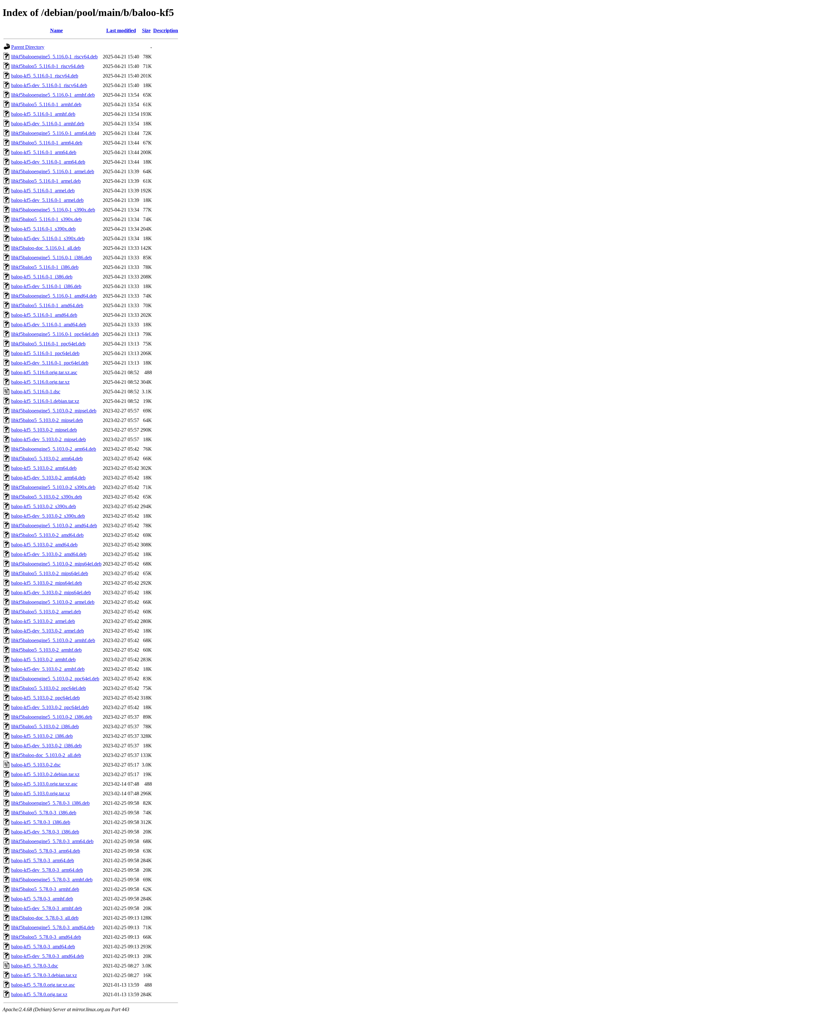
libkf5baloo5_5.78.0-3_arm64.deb (45, 851)
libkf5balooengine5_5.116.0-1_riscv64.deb (54, 56)
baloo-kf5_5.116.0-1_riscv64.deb (44, 75)
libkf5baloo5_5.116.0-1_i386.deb (45, 267)
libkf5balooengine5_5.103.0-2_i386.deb (51, 717)
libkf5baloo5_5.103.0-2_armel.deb (46, 611)
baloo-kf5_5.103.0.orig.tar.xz (40, 793)
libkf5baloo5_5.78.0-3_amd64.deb (46, 937)
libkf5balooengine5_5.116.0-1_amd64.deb (54, 296)
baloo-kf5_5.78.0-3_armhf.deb (42, 898)
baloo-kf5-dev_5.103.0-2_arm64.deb (48, 477)
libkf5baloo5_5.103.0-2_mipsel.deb (47, 420)
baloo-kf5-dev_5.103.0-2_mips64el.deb (51, 592)
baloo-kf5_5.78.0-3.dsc (34, 965)
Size (146, 30)
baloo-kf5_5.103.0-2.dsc (36, 764)
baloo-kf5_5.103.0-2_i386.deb (42, 736)
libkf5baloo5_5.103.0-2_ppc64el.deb (48, 688)
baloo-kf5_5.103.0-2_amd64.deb (44, 544)
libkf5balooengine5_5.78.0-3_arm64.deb (52, 841)
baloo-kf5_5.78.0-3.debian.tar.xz (44, 975)
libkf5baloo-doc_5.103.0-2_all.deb (46, 755)
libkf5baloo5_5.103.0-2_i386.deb (45, 726)
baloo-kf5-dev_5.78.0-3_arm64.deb (47, 870)
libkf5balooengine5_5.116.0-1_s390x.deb (53, 209)
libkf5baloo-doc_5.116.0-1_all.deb (46, 248)
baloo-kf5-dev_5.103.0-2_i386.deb (46, 745)
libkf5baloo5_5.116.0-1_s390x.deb (46, 219)
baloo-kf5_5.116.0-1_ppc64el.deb (45, 353)
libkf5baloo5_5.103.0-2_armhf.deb (46, 650)
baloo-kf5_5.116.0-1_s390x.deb (43, 229)
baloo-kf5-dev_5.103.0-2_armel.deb (47, 630)
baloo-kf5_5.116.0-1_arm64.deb (43, 152)
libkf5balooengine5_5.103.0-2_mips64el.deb (56, 564)
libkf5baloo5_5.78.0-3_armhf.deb (45, 889)
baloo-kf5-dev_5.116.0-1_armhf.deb (47, 123)
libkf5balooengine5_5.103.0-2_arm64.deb (53, 449)
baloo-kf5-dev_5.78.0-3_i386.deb (45, 831)
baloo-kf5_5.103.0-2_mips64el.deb (46, 583)
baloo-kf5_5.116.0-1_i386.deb (41, 276)
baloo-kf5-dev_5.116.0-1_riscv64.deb (49, 85)
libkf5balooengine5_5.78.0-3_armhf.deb (52, 879)
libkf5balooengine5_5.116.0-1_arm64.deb (53, 133)
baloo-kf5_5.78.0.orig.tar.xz (39, 994)
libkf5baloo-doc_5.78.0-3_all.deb (45, 918)
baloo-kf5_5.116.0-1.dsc (35, 391)
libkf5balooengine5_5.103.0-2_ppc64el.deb (55, 678)
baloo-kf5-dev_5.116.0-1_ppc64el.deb (49, 363)
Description (165, 30)
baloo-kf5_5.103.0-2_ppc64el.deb (45, 697)
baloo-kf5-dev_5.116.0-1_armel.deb (47, 200)
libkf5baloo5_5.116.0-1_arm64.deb (46, 142)
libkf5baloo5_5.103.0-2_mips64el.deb (49, 573)
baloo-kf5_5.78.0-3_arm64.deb (42, 860)
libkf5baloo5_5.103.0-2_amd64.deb (47, 535)
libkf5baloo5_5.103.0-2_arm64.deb (47, 458)
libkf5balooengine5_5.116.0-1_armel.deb (52, 171)
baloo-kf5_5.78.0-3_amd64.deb (43, 946)
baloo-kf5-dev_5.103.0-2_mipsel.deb (48, 439)
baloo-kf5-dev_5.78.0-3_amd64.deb (47, 956)
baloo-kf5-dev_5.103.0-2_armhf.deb (48, 669)
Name (56, 30)
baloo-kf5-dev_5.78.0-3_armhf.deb (46, 908)
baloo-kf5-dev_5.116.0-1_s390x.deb (48, 238)
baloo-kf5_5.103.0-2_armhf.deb (43, 659)
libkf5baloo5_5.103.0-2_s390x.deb (46, 497)
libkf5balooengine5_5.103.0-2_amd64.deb (54, 525)
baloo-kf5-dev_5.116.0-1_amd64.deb (48, 324)
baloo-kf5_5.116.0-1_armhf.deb (43, 114)
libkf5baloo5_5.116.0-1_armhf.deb (46, 104)
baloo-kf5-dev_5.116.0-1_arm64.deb (48, 162)
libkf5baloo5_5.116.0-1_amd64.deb (47, 305)
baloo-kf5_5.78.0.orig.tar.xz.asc (43, 985)
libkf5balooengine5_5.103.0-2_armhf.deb (53, 640)
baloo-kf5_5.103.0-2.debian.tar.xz (45, 774)
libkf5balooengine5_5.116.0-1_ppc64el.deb (55, 334)
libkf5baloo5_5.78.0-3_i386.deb (43, 812)
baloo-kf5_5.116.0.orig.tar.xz (40, 382)
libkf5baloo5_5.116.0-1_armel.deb (46, 181)
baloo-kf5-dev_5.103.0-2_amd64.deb (48, 554)
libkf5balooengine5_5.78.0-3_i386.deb (50, 803)
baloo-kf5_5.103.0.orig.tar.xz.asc (44, 784)
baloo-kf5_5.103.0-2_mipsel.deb (44, 430)
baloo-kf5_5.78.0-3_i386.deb (40, 822)
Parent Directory (27, 47)
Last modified (121, 30)
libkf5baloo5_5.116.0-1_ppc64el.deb (48, 343)
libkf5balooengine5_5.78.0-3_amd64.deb (52, 927)
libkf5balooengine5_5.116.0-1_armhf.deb (53, 95)
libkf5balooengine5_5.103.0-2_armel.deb (52, 602)
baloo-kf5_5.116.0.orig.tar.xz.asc (44, 372)
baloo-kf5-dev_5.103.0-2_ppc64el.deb (50, 707)
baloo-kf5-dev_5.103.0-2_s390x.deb (48, 516)
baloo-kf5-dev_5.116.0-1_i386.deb (46, 286)
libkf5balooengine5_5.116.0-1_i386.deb (51, 257)
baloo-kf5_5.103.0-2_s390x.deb (43, 506)
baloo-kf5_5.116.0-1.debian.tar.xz (45, 401)
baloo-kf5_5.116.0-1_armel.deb (43, 190)
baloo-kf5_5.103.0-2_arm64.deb (44, 468)
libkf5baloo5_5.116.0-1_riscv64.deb (47, 66)
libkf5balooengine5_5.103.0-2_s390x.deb (53, 487)
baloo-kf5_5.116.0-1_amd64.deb (44, 315)
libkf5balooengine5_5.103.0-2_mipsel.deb (53, 410)
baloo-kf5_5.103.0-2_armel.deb (43, 621)
